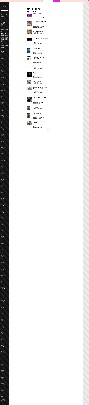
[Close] (88, 0)
